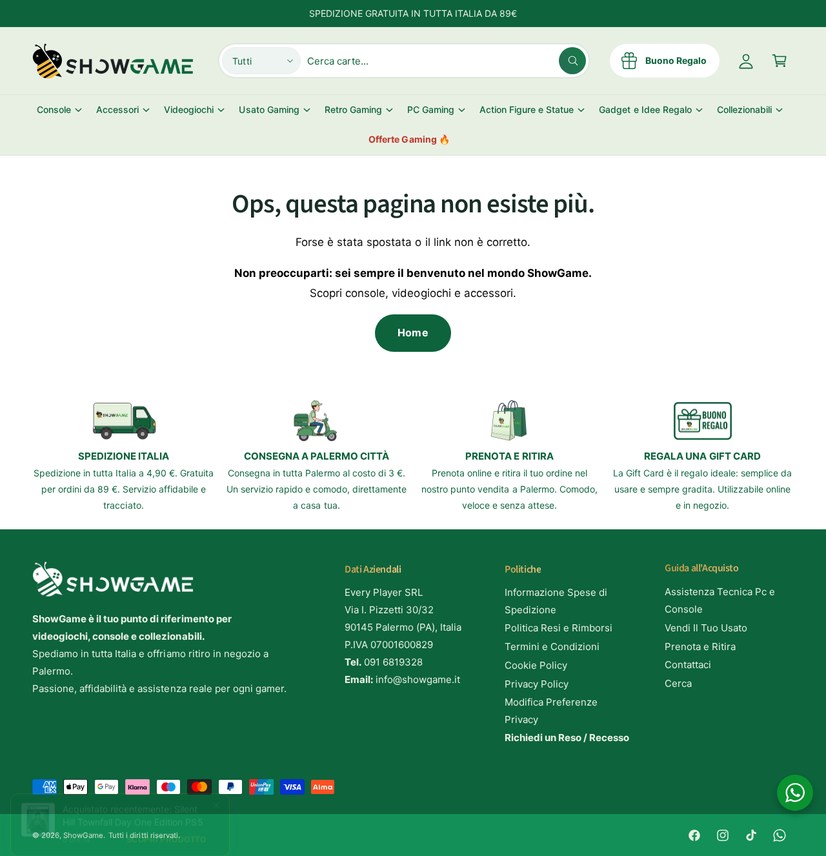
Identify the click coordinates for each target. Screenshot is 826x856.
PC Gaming (430, 109)
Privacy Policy (537, 684)
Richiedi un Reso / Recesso (567, 737)
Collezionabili (744, 109)
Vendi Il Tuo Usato (706, 628)
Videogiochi (189, 109)
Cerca (678, 683)
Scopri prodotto (166, 839)
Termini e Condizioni (552, 646)
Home (413, 332)
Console (54, 109)
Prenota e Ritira (700, 646)
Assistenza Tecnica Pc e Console (720, 600)
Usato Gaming (269, 109)
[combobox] (446, 60)
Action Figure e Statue (526, 109)
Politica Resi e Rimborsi (558, 628)
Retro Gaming (353, 109)
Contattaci (688, 664)
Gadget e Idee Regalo (645, 109)
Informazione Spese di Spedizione (556, 601)
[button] (779, 60)
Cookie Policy (536, 665)
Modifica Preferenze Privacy (551, 711)
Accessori (117, 109)
